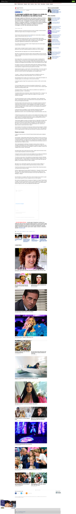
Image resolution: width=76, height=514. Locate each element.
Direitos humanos (20, 4)
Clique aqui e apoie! (22, 227)
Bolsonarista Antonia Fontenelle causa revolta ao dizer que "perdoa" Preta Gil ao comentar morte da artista (26, 240)
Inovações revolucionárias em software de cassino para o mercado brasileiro (34, 240)
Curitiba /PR (30, 36)
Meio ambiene (43, 4)
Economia (32, 4)
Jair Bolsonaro (31, 231)
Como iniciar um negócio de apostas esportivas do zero (18, 240)
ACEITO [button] (73, 1)
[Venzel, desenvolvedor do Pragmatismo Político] (58, 492)
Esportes (51, 4)
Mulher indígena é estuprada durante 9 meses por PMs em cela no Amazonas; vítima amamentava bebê (56, 19)
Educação (25, 4)
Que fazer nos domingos (55, 47)
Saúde (29, 4)
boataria (18, 231)
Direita (21, 231)
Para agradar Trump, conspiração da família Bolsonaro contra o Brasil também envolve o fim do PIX (43, 240)
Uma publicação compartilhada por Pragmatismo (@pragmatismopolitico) (25, 217)
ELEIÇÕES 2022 (17, 10)
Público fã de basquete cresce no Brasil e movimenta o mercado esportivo (56, 57)
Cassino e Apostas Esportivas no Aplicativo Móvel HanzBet (56, 44)
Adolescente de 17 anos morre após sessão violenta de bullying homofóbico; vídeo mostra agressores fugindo (56, 11)
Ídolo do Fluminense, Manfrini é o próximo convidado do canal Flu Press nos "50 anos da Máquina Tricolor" (56, 53)
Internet (27, 231)
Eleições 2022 (24, 231)
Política (15, 4)
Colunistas (47, 4)
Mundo (39, 4)
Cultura (35, 4)
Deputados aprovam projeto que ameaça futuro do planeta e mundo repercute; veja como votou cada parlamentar (56, 36)
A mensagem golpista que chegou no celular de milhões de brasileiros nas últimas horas (31, 15)
